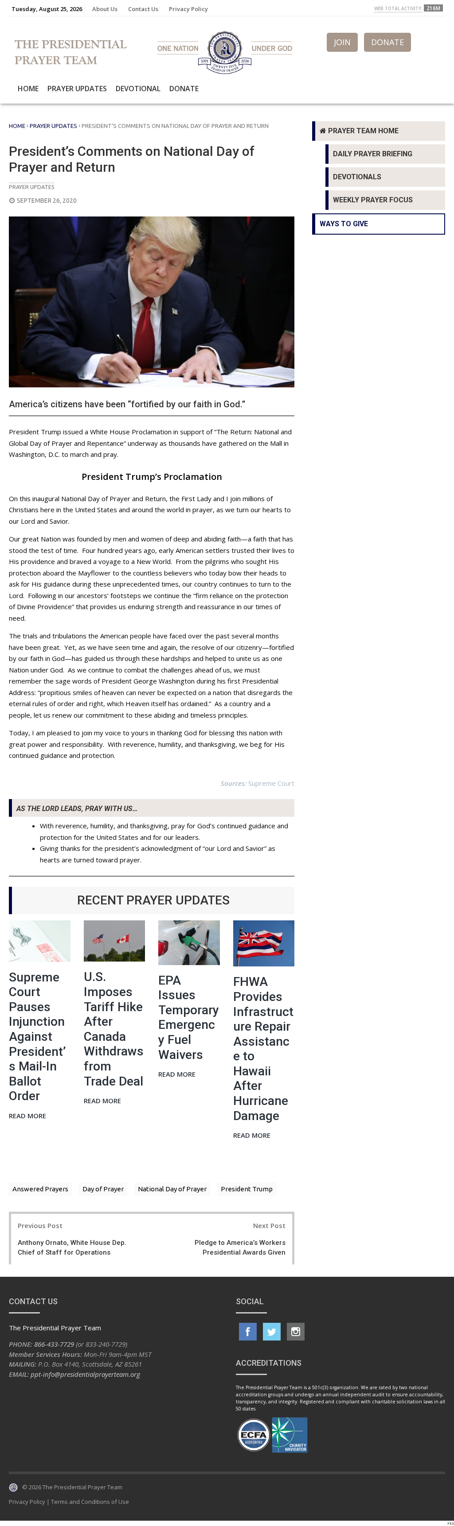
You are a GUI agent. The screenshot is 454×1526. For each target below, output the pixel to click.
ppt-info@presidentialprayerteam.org (85, 1374)
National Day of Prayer (172, 1189)
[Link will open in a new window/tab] (248, 1332)
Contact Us (143, 9)
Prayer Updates (77, 88)
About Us (104, 9)
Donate (184, 88)
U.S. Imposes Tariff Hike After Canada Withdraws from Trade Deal (114, 1029)
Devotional (138, 88)
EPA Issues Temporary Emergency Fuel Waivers (188, 1017)
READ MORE (27, 1116)
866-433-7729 (54, 1344)
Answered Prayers (40, 1189)
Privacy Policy (188, 9)
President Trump (247, 1189)
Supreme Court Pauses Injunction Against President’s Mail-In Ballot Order (37, 1037)
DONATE (387, 42)
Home (28, 88)
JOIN (342, 42)
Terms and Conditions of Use (90, 1502)
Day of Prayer (103, 1189)
